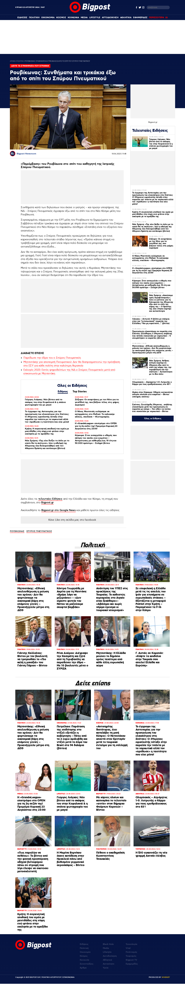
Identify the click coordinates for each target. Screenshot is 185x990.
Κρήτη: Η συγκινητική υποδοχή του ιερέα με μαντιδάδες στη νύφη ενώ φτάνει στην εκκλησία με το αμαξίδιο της (47, 431)
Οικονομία (85, 952)
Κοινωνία (84, 960)
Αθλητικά (107, 960)
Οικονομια (48, 17)
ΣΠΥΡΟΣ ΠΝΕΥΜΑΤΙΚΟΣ (39, 531)
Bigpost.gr (47, 502)
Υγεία (105, 967)
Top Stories (80, 391)
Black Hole (108, 944)
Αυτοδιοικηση (110, 17)
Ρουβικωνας (17, 531)
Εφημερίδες (132, 963)
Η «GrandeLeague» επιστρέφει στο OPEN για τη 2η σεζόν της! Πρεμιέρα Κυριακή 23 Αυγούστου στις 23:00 (96, 426)
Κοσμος (61, 17)
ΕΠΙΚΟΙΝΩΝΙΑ (68, 977)
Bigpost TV (131, 960)
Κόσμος (84, 956)
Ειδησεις (22, 17)
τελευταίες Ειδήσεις (50, 498)
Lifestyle (94, 17)
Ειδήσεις (63, 391)
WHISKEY (166, 977)
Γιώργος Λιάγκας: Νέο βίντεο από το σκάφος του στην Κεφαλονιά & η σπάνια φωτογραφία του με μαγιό (45, 402)
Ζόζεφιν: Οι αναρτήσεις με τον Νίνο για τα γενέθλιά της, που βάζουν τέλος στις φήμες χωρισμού (97, 402)
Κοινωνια (73, 17)
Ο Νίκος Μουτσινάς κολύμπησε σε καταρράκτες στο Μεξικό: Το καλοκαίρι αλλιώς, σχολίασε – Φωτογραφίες (95, 414)
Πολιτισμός (131, 952)
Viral (128, 948)
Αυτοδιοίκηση (110, 956)
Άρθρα (83, 967)
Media (84, 17)
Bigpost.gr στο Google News (58, 510)
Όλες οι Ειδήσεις (152, 418)
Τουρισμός (131, 956)
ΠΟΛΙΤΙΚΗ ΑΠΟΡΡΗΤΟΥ (51, 977)
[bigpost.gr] (90, 12)
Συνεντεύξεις (86, 963)
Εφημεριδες (140, 17)
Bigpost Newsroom (26, 153)
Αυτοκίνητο (108, 963)
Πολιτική (84, 948)
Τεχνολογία (131, 944)
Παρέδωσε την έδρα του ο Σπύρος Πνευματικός (52, 357)
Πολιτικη (34, 17)
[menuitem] (22, 17)
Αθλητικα (126, 17)
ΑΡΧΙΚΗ (13, 61)
